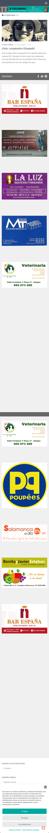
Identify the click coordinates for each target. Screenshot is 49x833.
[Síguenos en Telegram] (45, 76)
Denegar (24, 818)
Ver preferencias (24, 824)
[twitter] (42, 76)
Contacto (7, 768)
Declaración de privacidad (30, 830)
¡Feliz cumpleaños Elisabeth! (18, 48)
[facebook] (38, 76)
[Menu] (46, 3)
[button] (45, 787)
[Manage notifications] (43, 828)
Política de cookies (15, 830)
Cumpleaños (7, 45)
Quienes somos (10, 782)
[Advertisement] (24, 327)
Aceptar (25, 811)
